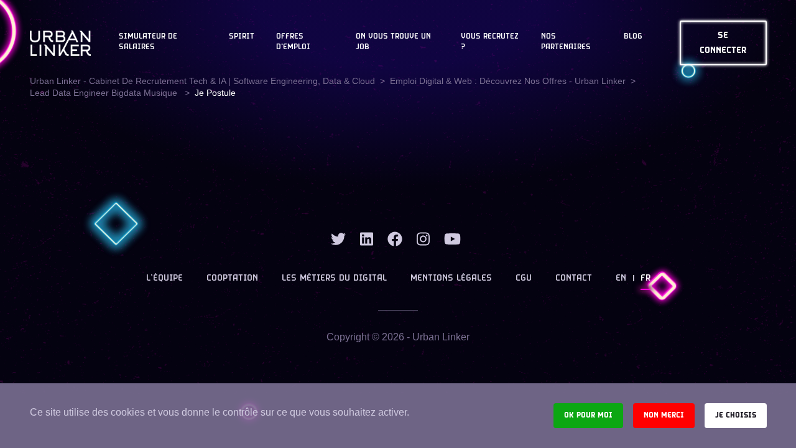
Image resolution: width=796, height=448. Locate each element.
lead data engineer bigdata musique (105, 93)
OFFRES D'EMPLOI (293, 42)
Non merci (664, 415)
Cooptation (232, 278)
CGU (524, 278)
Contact (573, 278)
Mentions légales (451, 278)
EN (621, 278)
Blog (633, 37)
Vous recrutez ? (490, 42)
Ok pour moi (588, 415)
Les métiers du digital (334, 278)
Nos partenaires (566, 42)
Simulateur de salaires (148, 42)
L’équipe (164, 278)
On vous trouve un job (393, 42)
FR (645, 278)
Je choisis (735, 415)
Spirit (241, 37)
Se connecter (723, 43)
